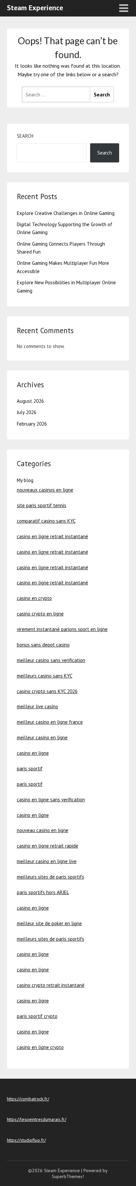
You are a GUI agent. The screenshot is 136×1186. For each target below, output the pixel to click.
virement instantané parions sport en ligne (62, 629)
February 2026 (32, 424)
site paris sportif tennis (41, 505)
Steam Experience (35, 7)
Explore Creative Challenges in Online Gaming (66, 213)
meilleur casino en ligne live (47, 861)
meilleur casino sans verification (51, 660)
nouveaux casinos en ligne (45, 490)
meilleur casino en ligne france (50, 722)
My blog (25, 480)
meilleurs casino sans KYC (44, 676)
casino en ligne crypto (40, 1047)
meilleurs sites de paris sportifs (50, 877)
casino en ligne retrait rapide (47, 846)
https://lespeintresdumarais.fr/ (36, 1119)
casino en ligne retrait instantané (52, 536)
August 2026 (30, 401)
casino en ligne (33, 753)
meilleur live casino (37, 706)
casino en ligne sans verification (51, 799)
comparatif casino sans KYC (46, 521)
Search (25, 136)
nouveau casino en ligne (42, 830)
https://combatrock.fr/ (28, 1099)
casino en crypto (34, 598)
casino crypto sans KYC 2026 (47, 691)
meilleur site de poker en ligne (49, 923)
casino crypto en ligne (40, 613)
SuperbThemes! (68, 1176)
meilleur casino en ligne (42, 737)
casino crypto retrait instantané (51, 985)
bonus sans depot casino (43, 645)
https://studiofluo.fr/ (26, 1140)
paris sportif (30, 768)
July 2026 (26, 412)
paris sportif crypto (37, 1016)
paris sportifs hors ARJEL (43, 892)
